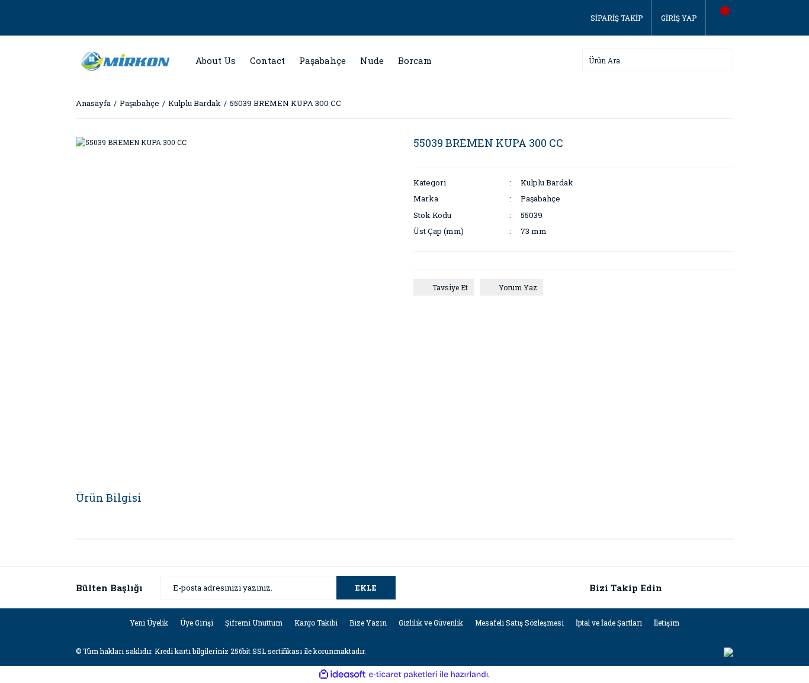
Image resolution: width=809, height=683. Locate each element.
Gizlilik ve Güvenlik (431, 622)
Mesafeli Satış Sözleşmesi (519, 622)
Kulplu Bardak (547, 182)
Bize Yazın (368, 622)
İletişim (666, 622)
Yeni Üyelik (149, 622)
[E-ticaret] (403, 674)
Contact (267, 60)
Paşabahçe (540, 198)
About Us (215, 60)
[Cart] (719, 18)
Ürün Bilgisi (109, 497)
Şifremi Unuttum (253, 622)
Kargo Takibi (316, 622)
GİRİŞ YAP (678, 18)
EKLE (366, 587)
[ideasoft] (342, 675)
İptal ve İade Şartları (609, 622)
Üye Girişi (196, 622)
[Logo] (123, 60)
